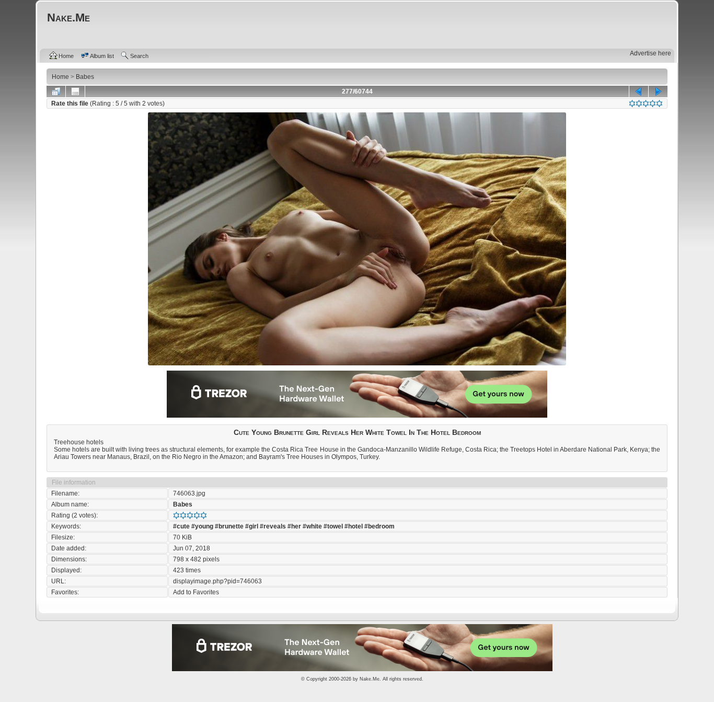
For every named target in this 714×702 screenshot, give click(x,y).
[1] (632, 103)
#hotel (353, 526)
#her (294, 526)
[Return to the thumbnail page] (56, 91)
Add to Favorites (196, 592)
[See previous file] (638, 91)
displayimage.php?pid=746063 (217, 581)
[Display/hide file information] (75, 91)
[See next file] (658, 91)
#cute (181, 526)
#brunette (229, 526)
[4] (652, 103)
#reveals (273, 526)
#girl (251, 526)
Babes (182, 504)
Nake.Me (369, 679)
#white (312, 526)
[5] (659, 103)
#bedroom (379, 526)
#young (202, 526)
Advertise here (650, 53)
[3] (645, 103)
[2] (639, 103)
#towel (333, 526)
